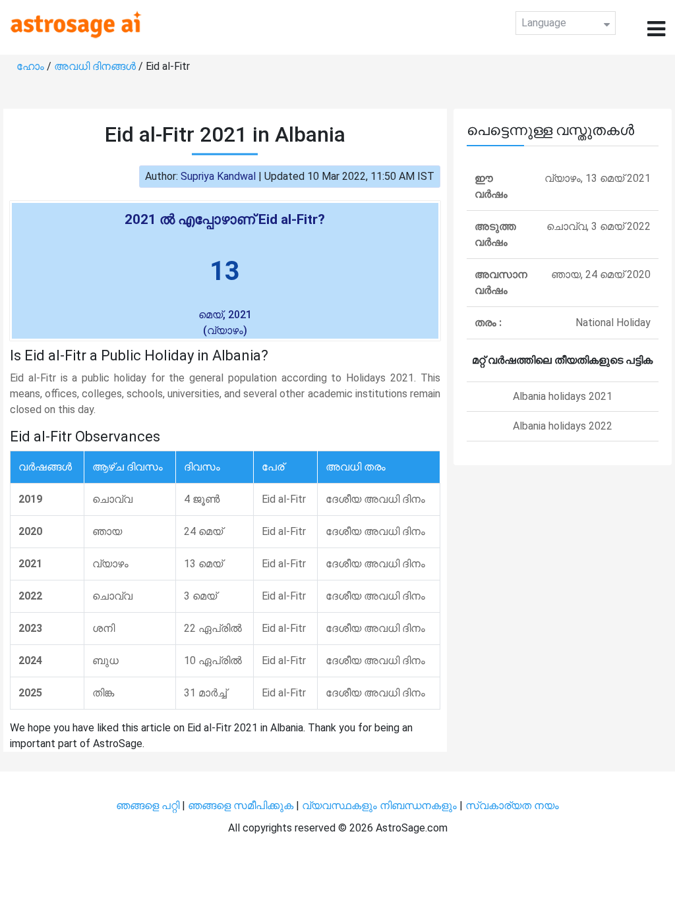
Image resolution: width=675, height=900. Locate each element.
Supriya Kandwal (218, 176)
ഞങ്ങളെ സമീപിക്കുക (240, 805)
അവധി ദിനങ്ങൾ (96, 66)
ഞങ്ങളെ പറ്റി (147, 805)
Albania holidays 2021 (562, 396)
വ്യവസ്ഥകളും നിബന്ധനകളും (380, 805)
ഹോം (31, 66)
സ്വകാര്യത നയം (512, 805)
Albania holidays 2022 (562, 426)
